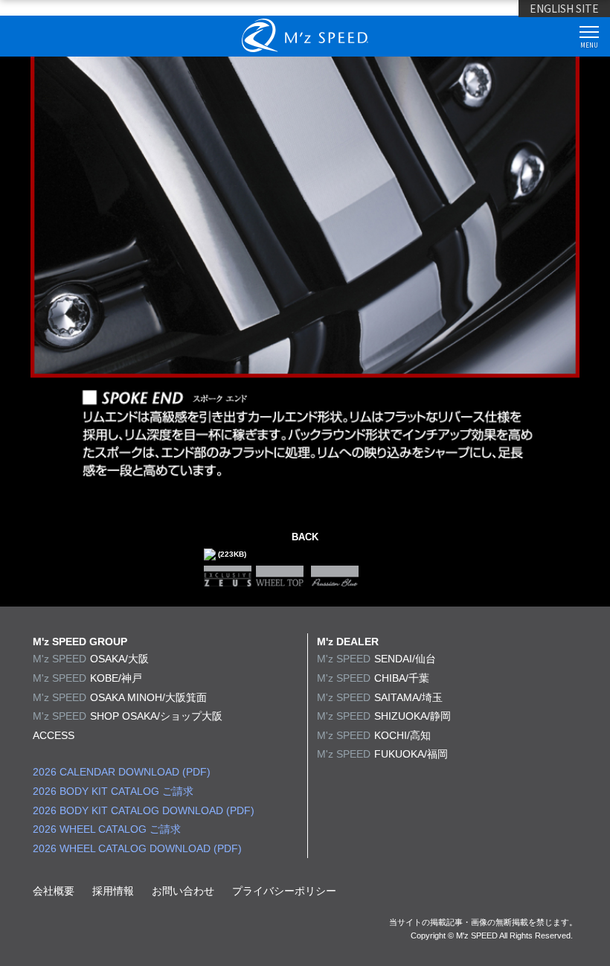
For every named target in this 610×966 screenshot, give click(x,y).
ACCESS (53, 735)
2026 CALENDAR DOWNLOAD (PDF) (122, 772)
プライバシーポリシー (284, 891)
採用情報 (113, 891)
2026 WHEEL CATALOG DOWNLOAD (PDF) (137, 848)
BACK (305, 537)
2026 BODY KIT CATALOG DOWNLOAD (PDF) (143, 810)
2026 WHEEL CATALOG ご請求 (107, 829)
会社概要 (53, 891)
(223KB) (231, 554)
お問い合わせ (183, 891)
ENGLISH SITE (564, 8)
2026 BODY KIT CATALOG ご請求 (113, 791)
